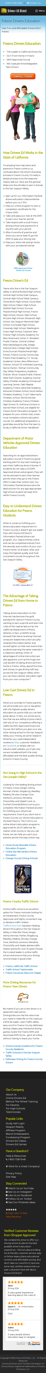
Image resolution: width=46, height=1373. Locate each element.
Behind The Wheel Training (22, 1101)
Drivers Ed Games (16, 1144)
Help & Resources (16, 1155)
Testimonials (13, 1112)
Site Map (11, 1176)
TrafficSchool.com (12, 925)
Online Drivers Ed (16, 1098)
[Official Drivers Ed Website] (14, 10)
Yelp (16, 742)
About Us (11, 1094)
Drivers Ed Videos (16, 1140)
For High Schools (15, 1108)
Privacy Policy (14, 1173)
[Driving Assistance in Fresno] (23, 998)
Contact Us (35, 3)
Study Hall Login (15, 1123)
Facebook (11, 746)
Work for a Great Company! (24, 1166)
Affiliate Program (15, 1130)
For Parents (12, 1105)
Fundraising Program (18, 1137)
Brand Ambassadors (17, 1134)
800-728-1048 (14, 3)
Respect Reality (15, 1127)
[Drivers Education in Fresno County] (23, 76)
